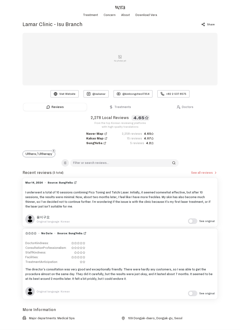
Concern (110, 15)
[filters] (65, 163)
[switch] (201, 221)
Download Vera (146, 15)
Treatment (90, 15)
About (125, 15)
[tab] (54, 107)
